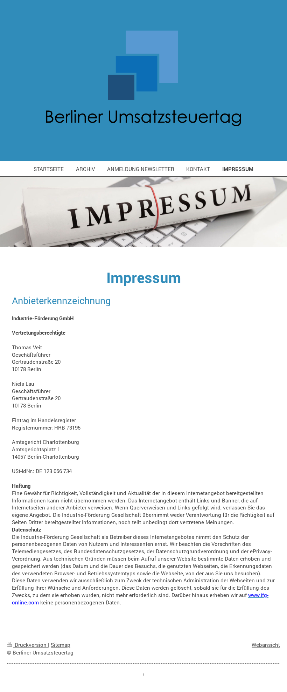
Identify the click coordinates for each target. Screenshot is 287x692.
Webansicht (266, 644)
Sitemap (60, 644)
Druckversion (30, 644)
